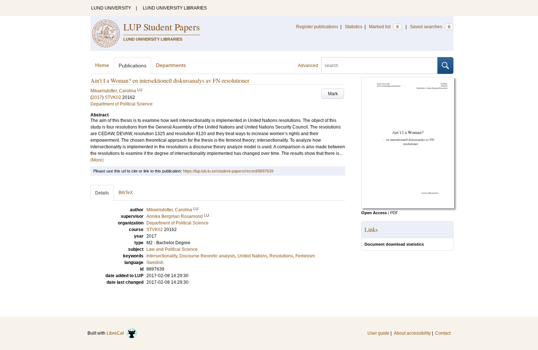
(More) (97, 160)
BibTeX (126, 192)
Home (102, 65)
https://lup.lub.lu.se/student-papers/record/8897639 (228, 171)
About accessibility (412, 333)
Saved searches (430, 26)
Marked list (384, 26)
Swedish (155, 262)
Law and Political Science (172, 249)
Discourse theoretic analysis (207, 255)
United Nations (252, 255)
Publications (132, 65)
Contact (443, 333)
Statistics (353, 26)
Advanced (308, 65)
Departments (171, 65)
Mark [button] (333, 93)
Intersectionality (161, 255)
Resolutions (281, 255)
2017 (97, 97)
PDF (394, 213)
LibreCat (116, 333)
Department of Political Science (121, 104)
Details (102, 193)
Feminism (305, 255)
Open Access (374, 213)
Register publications (317, 26)
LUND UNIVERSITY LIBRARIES (175, 8)
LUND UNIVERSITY (111, 8)
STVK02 (113, 97)
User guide (378, 333)
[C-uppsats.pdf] (407, 206)
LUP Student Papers (161, 27)
